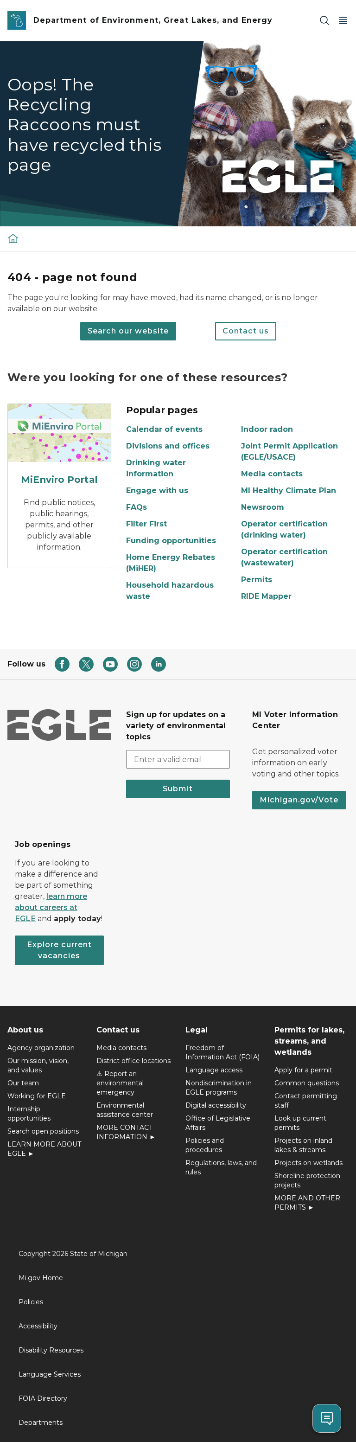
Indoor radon (267, 429)
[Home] (13, 238)
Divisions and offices (168, 446)
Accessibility (38, 1326)
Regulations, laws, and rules (221, 1167)
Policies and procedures (204, 1145)
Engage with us (157, 490)
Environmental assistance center (124, 1110)
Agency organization (41, 1048)
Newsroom (262, 507)
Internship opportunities (29, 1113)
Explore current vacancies (59, 950)
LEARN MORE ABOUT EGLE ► (44, 1149)
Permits (256, 579)
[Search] (324, 20)
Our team (23, 1083)
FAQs (136, 507)
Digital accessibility (215, 1105)
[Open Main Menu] (343, 20)
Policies (31, 1302)
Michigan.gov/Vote (299, 799)
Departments (41, 1422)
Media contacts (272, 473)
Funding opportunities (171, 540)
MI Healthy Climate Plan (288, 490)
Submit (178, 788)
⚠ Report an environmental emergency (120, 1083)
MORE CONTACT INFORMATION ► (126, 1132)
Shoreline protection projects (307, 1180)
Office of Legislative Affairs (217, 1123)
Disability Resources (51, 1350)
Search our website (128, 331)
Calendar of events (164, 429)
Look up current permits (300, 1123)
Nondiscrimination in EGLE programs (218, 1087)
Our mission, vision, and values (38, 1065)
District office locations (133, 1061)
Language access (213, 1070)
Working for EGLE (36, 1096)
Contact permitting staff (305, 1100)
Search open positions (43, 1131)
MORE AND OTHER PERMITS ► (307, 1202)
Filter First (146, 523)
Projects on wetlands (308, 1163)
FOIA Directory (43, 1398)
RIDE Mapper (266, 596)
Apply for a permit (303, 1070)
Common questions (306, 1083)
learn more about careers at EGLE (51, 907)
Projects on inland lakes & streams (303, 1145)
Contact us (245, 331)
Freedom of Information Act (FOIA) (222, 1052)
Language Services (50, 1374)
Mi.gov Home (41, 1278)
